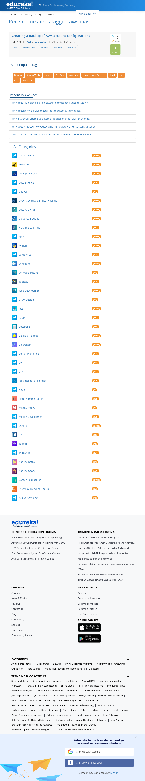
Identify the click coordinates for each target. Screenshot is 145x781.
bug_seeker (41, 41)
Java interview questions (111, 680)
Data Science (26, 182)
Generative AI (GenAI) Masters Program (98, 537)
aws (16, 47)
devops (44, 47)
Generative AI (27, 155)
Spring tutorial (68, 685)
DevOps (57, 663)
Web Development (29, 290)
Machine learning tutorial (110, 695)
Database (24, 326)
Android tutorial (112, 690)
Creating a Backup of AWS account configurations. (51, 36)
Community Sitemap (22, 635)
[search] (40, 4)
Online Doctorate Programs (78, 663)
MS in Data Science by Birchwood (95, 558)
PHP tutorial (17, 685)
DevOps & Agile (28, 173)
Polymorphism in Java (22, 690)
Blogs (105, 13)
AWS (29, 41)
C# (20, 362)
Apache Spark (27, 470)
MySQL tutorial (86, 695)
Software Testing (29, 272)
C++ (21, 371)
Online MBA (17, 668)
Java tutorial (71, 680)
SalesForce (25, 254)
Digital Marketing (29, 353)
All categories (24, 146)
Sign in (114, 772)
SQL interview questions (63, 695)
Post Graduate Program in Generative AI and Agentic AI (106, 542)
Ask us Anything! (28, 497)
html (112, 75)
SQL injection (92, 700)
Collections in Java (89, 710)
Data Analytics (27, 209)
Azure (22, 317)
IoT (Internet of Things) (32, 380)
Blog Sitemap (18, 630)
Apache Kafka (27, 461)
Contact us (17, 608)
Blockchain (25, 344)
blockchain (27, 80)
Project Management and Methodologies (65, 668)
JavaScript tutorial (20, 695)
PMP (21, 236)
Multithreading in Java (88, 715)
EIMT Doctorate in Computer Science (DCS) (100, 579)
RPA (21, 434)
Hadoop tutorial (19, 710)
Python (23, 245)
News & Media (19, 598)
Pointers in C (73, 690)
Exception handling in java (115, 710)
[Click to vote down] (113, 40)
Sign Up (129, 13)
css (16, 80)
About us (16, 593)
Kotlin (22, 389)
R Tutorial (102, 719)
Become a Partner (87, 608)
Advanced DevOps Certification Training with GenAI (38, 542)
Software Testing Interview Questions (74, 719)
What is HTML (88, 680)
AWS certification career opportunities (30, 705)
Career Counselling (30, 479)
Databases (94, 668)
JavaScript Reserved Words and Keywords (31, 724)
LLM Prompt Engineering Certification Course (35, 548)
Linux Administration (31, 398)
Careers (82, 593)
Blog (13, 614)
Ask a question (87, 13)
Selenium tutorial (19, 680)
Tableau (23, 281)
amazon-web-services (94, 75)
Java (21, 308)
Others (23, 425)
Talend (23, 443)
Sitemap (15, 624)
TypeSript (24, 452)
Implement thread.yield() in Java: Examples (76, 724)
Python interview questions (60, 715)
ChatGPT (24, 191)
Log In (116, 13)
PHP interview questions (91, 685)
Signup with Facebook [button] (89, 762)
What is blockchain (107, 705)
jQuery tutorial (40, 695)
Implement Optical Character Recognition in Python (31, 729)
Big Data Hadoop (29, 335)
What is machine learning (42, 700)
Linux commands (92, 690)
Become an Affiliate (88, 603)
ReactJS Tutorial (110, 715)
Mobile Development (31, 416)
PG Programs (42, 663)
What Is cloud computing (82, 705)
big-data (60, 75)
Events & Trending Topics (34, 488)
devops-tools (29, 47)
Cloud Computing (29, 218)
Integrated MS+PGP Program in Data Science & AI (103, 553)
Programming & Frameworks (110, 663)
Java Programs (118, 719)
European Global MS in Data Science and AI (100, 574)
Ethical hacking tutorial (70, 700)
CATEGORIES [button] (19, 659)
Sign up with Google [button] (88, 751)
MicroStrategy (27, 407)
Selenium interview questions (47, 680)
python (47, 75)
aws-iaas (58, 47)
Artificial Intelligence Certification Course (32, 558)
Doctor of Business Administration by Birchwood (103, 548)
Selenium (24, 263)
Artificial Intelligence (21, 663)
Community (17, 619)
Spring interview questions (50, 690)
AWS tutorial (59, 705)
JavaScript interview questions (42, 685)
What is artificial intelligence (45, 710)
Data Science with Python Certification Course (35, 553)
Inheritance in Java (116, 685)
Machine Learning (29, 227)
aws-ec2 (72, 47)
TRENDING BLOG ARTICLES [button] (28, 676)
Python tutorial (18, 700)
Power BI (24, 164)
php (121, 75)
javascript (74, 75)
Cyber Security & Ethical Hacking (38, 200)
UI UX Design (26, 299)
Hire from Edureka (87, 614)
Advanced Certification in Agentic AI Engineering (36, 537)
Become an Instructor (89, 598)
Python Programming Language (27, 715)
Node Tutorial (69, 710)
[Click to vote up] (113, 35)
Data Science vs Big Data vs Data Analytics (31, 719)
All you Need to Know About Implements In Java (76, 729)
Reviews (15, 603)
